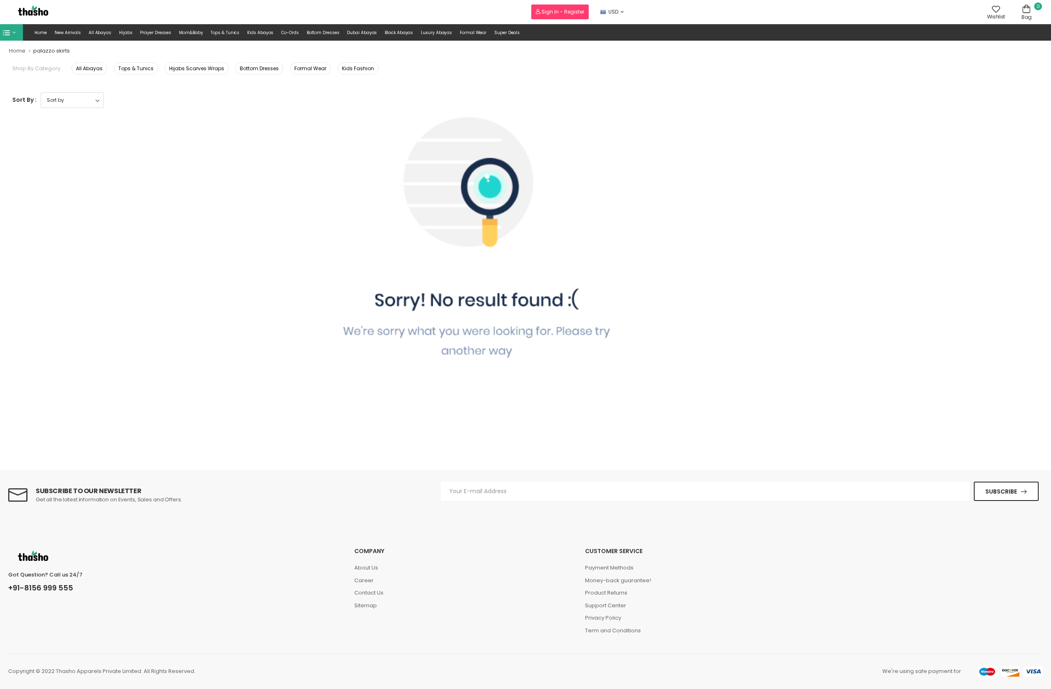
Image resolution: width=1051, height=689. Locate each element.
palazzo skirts (51, 51)
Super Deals (507, 33)
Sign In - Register (562, 11)
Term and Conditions (613, 630)
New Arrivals (68, 33)
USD (613, 11)
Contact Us (368, 593)
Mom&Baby (191, 33)
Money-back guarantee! (618, 580)
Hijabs (125, 33)
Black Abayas (399, 33)
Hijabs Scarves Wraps (196, 68)
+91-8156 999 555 (40, 588)
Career (364, 580)
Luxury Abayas (436, 33)
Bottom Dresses (323, 33)
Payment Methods (609, 568)
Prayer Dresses (155, 33)
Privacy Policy (603, 618)
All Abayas (100, 33)
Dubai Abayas (362, 33)
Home (40, 33)
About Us (366, 568)
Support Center (605, 605)
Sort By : (24, 100)
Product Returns (606, 593)
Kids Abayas (260, 33)
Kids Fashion (358, 68)
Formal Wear (473, 33)
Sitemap (365, 605)
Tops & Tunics (225, 33)
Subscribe (1001, 491)
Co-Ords (289, 33)
